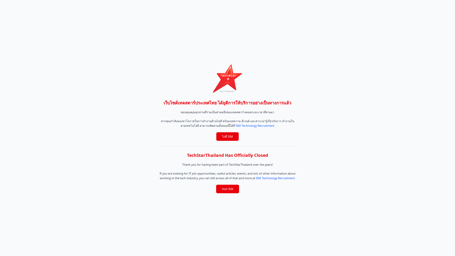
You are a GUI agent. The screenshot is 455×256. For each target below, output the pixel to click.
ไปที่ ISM (227, 136)
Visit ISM (227, 189)
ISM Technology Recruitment (255, 126)
